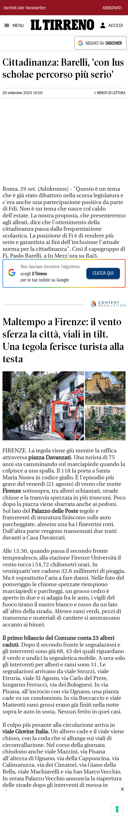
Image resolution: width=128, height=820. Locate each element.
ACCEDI (115, 26)
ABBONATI (112, 8)
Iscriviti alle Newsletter (25, 8)
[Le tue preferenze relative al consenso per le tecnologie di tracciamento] (117, 809)
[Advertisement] (49, 144)
